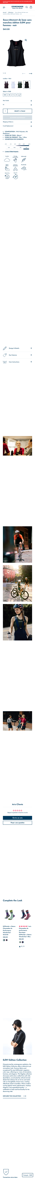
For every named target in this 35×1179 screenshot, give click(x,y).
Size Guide (6, 100)
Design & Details (14, 348)
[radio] (6, 85)
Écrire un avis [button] (17, 818)
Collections (10, 12)
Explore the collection (12, 1096)
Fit (3, 105)
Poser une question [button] (17, 823)
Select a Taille (7, 91)
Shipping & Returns (8, 122)
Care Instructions (14, 362)
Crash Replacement (8, 126)
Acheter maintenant (17, 118)
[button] (23, 926)
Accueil (4, 12)
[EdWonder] (17, 7)
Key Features (13, 355)
